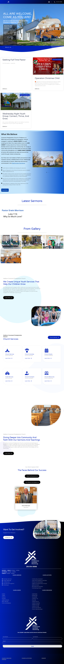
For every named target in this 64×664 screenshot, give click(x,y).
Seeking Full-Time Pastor (14, 60)
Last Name (35, 636)
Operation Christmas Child (47, 78)
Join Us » (4, 88)
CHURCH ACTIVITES (47, 575)
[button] (49, 2)
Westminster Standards (18, 163)
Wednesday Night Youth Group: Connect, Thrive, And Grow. (15, 116)
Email (4, 641)
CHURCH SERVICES (17, 575)
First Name (5, 636)
